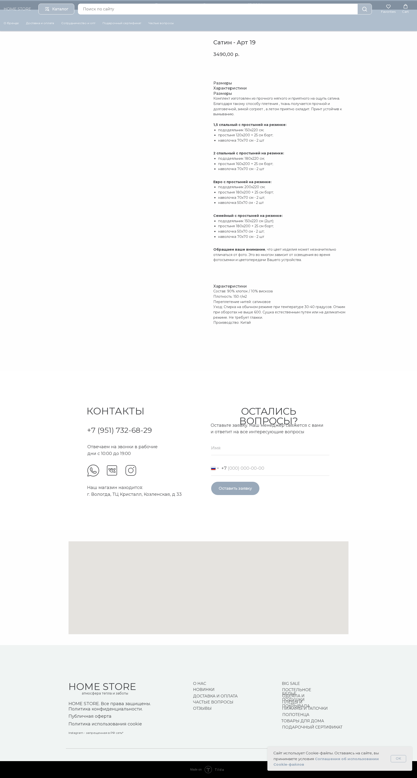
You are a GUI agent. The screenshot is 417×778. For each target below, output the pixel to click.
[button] (388, 9)
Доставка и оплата (40, 23)
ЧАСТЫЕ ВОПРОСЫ (213, 702)
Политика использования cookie (105, 724)
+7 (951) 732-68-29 (119, 430)
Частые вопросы (161, 23)
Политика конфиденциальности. (106, 709)
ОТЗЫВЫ (202, 708)
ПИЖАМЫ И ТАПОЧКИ (305, 708)
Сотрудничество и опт (78, 23)
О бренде (11, 23)
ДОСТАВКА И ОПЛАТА (215, 696)
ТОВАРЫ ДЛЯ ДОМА (302, 721)
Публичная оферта (90, 716)
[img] (93, 470)
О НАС (199, 683)
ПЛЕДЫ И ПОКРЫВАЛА (296, 704)
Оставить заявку (235, 488)
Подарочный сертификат (122, 23)
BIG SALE (291, 683)
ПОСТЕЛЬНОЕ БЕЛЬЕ (296, 692)
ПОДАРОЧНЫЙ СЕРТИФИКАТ (312, 727)
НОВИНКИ (204, 689)
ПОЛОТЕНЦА (295, 714)
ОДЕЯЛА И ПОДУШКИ (293, 698)
